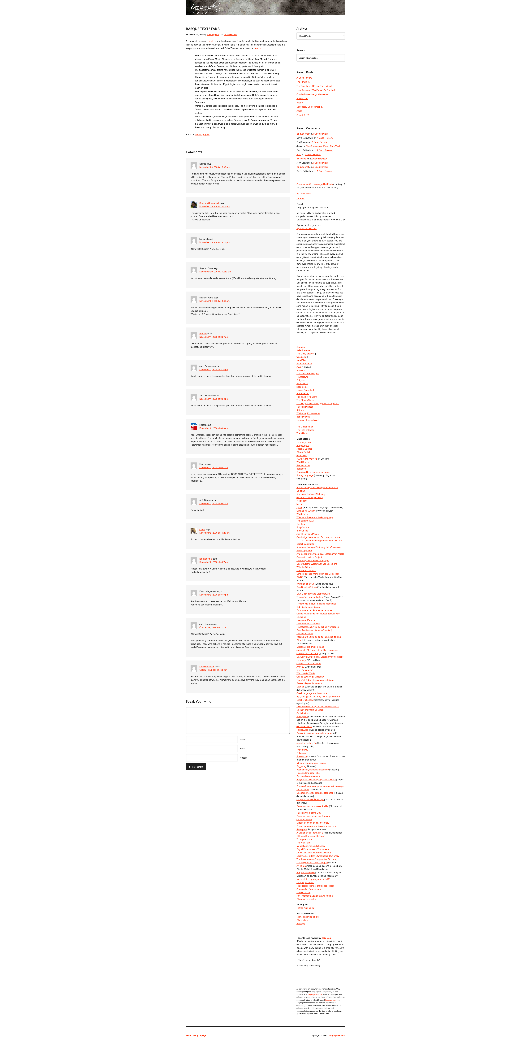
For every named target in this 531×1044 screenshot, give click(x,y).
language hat (205, 558)
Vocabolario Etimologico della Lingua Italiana (318, 636)
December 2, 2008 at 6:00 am (213, 428)
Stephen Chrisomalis (209, 203)
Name (242, 739)
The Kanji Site (303, 842)
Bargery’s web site (305, 872)
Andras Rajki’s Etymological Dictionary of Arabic (320, 553)
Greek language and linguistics (311, 693)
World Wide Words (305, 673)
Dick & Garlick (303, 452)
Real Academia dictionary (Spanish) (314, 630)
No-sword (301, 370)
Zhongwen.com (304, 839)
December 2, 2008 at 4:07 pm (213, 562)
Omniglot (300, 524)
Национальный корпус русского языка (316, 779)
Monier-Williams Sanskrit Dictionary (313, 852)
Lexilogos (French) (305, 620)
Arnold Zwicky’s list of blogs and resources (317, 487)
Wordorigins (302, 514)
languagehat (213, 34)
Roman (203, 333)
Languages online (305, 882)
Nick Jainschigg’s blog (307, 916)
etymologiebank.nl (305, 583)
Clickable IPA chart (305, 510)
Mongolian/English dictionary (310, 845)
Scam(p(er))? (302, 115)
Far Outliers (302, 383)
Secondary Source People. (309, 106)
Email (242, 748)
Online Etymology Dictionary (310, 676)
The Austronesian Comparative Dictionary (317, 859)
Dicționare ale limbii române (310, 646)
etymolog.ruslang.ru (306, 743)
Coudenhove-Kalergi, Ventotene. (312, 94)
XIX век (300, 410)
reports (258, 48)
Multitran (300, 490)
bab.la (299, 504)
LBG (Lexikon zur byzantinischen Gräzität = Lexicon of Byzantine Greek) (317, 708)
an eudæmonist (304, 363)
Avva (299, 366)
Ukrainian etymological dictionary (312, 822)
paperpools (302, 386)
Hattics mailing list (305, 907)
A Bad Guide (302, 393)
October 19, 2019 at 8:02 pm (213, 627)
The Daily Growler (305, 353)
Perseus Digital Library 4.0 (309, 683)
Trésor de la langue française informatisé (316, 603)
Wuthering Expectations (308, 413)
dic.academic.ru (304, 726)
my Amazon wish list (306, 228)
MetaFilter (301, 360)
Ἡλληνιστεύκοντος (306, 458)
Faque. (299, 102)
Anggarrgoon (302, 445)
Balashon (301, 468)
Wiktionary (301, 500)
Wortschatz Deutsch (306, 570)
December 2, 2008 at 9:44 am (213, 503)
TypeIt (299, 507)
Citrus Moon (302, 920)
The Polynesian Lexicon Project (312, 862)
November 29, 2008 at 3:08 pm (214, 167)
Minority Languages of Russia (311, 763)
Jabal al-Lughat (304, 448)
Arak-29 (300, 666)
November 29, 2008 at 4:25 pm (214, 242)
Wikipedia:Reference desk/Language (314, 517)
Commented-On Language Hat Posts (314, 184)
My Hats (300, 198)
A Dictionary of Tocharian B (309, 832)
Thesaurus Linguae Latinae (309, 597)
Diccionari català (304, 633)
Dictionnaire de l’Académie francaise (314, 610)
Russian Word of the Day (308, 812)
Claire (202, 529)
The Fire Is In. (303, 81)
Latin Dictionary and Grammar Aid (313, 593)
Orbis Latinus (302, 713)
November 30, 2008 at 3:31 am (214, 300)
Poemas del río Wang (306, 396)
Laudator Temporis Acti (307, 420)
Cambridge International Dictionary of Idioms (318, 537)
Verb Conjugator (304, 670)
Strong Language (304, 475)
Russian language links (308, 772)
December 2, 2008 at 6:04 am (213, 467)
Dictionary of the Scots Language (312, 560)
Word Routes (302, 462)
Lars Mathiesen (206, 666)
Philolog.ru (301, 753)
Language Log (303, 442)
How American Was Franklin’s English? (315, 90)
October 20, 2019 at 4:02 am (213, 669)
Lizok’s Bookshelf (305, 390)
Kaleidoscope (303, 350)
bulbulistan (301, 455)
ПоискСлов (302, 729)
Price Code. (302, 98)
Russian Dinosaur (305, 406)
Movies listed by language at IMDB (313, 879)
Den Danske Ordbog (306, 587)
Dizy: (298, 640)
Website (244, 757)
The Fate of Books (305, 429)
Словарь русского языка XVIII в (312, 806)
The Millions (302, 433)
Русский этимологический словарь (314, 733)
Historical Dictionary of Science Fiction (315, 885)
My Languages (303, 193)
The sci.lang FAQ (304, 520)
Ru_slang (301, 766)
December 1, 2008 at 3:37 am (213, 336)
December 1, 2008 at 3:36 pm (213, 369)
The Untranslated (304, 426)
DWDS (299, 577)
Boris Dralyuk (303, 416)
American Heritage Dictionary (310, 494)
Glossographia (202, 134)
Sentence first (303, 465)
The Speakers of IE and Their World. (314, 86)
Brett (298, 154)
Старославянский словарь (310, 799)
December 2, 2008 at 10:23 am (214, 532)
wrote (211, 41)
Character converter (306, 899)
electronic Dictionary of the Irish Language (317, 650)
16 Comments (230, 34)
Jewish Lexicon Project (307, 533)
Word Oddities (303, 892)
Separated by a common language (313, 472)
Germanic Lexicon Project (309, 557)
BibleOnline (302, 530)
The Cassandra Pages (307, 373)
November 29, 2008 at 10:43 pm (215, 271)
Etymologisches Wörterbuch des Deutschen (317, 573)
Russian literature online (308, 776)
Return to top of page (196, 1035)
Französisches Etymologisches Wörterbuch (317, 626)
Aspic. (299, 110)
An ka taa (301, 865)
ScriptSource (302, 527)
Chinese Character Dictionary (311, 836)
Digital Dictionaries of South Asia (312, 849)
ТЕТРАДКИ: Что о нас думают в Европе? (317, 403)
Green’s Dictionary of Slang (309, 497)
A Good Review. (304, 77)
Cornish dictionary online (308, 663)
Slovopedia (302, 716)
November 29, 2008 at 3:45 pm (214, 206)
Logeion (300, 686)
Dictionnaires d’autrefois (308, 623)
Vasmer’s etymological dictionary (312, 769)
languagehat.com (196, 8)
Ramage (300, 923)
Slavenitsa (301, 756)
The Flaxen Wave (305, 400)
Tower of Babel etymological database (315, 680)
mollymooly (302, 158)
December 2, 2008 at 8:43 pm (213, 594)
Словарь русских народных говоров (315, 792)
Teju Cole (326, 937)
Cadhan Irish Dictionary (308, 653)
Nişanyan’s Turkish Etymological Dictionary (317, 855)
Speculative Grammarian (308, 889)
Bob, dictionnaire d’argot (308, 607)
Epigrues (300, 380)
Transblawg (302, 376)
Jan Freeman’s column (314, 895)
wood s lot (301, 356)
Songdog (300, 347)
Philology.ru (302, 749)
